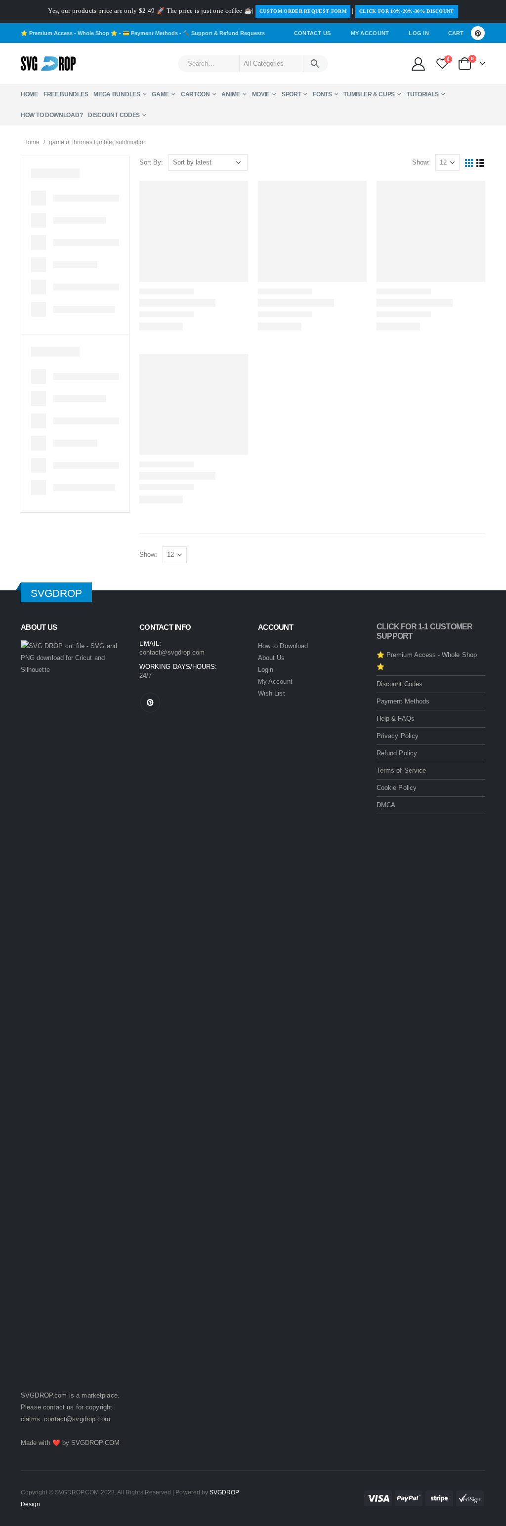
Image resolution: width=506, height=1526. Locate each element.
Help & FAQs (396, 718)
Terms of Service (401, 770)
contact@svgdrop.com (77, 1419)
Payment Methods (403, 701)
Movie (261, 94)
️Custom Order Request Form (302, 11)
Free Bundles (65, 94)
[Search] (315, 63)
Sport (291, 94)
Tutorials (423, 94)
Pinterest (150, 702)
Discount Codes (114, 115)
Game (160, 94)
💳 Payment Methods (150, 33)
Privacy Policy (398, 736)
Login (265, 669)
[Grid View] (469, 162)
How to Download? (52, 115)
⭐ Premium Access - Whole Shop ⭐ (69, 33)
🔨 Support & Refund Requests (224, 33)
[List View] (480, 162)
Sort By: (151, 162)
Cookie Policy (397, 787)
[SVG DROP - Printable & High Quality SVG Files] (48, 63)
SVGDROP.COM (95, 1442)
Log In (419, 33)
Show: (421, 162)
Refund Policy (397, 753)
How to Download (283, 646)
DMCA (386, 805)
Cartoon (195, 94)
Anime (230, 94)
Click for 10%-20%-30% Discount (406, 11)
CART (456, 33)
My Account (370, 33)
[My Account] (418, 63)
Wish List (271, 693)
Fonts (322, 94)
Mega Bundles (116, 94)
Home (29, 94)
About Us (271, 657)
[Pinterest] (478, 33)
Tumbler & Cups (369, 94)
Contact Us (312, 33)
